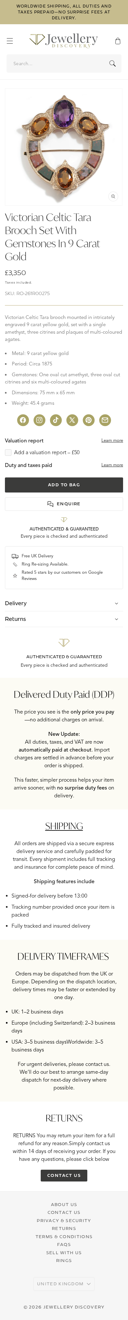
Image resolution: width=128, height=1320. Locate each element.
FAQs (64, 1244)
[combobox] (64, 63)
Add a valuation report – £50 (46, 452)
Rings (64, 1260)
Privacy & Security (64, 1220)
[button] (13, 41)
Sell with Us (64, 1252)
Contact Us (64, 1212)
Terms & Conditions (64, 1236)
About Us (64, 1204)
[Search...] (112, 63)
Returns (64, 1228)
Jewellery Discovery (74, 1307)
